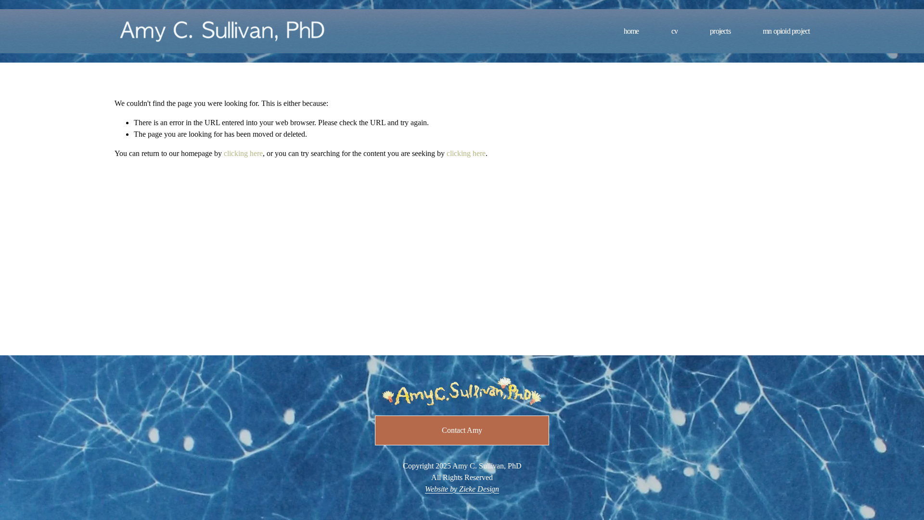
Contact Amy (462, 430)
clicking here (243, 153)
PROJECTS (720, 31)
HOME (631, 31)
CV (674, 31)
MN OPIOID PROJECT (786, 31)
